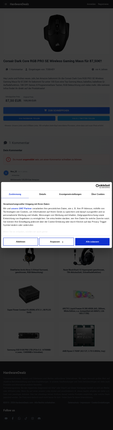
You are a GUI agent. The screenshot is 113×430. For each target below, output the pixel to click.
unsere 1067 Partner (21, 208)
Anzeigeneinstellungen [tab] (70, 194)
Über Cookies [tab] (98, 194)
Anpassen (55, 241)
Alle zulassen (92, 241)
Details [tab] (42, 194)
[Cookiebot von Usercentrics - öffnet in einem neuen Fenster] (98, 186)
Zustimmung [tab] (15, 194)
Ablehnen (20, 241)
